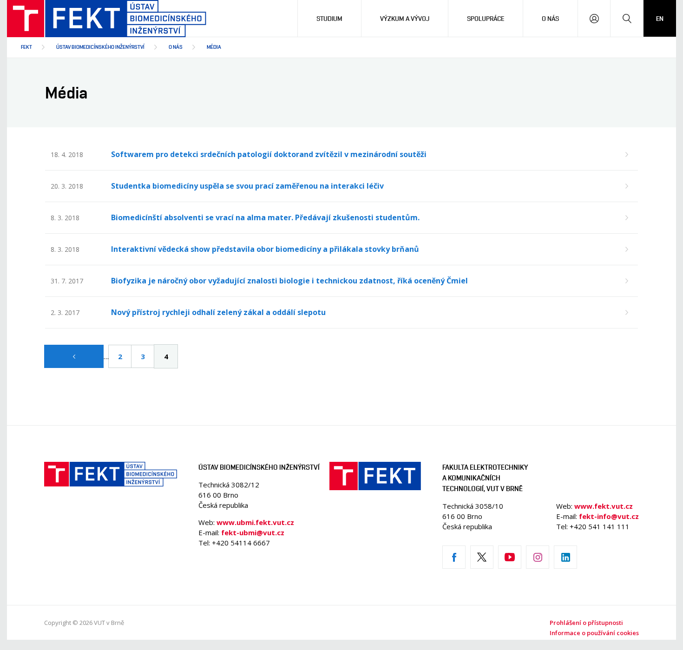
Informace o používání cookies (594, 633)
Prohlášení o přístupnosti (586, 622)
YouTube (509, 557)
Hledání (627, 18)
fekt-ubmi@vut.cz (252, 532)
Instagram (537, 557)
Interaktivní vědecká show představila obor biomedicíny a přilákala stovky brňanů (265, 249)
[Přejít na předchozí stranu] (74, 356)
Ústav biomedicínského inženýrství (100, 46)
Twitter (481, 557)
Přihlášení (594, 18)
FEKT (26, 46)
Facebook (454, 557)
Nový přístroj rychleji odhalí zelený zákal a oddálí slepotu (218, 312)
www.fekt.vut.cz (603, 506)
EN (659, 18)
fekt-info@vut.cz (609, 516)
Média (214, 46)
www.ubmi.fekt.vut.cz (255, 522)
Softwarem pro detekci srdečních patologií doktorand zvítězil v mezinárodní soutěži (269, 154)
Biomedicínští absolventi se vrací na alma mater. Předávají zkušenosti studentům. (265, 217)
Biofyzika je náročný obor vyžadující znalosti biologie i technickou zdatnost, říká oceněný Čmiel (289, 281)
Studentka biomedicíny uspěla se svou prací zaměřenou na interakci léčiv (247, 186)
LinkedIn (565, 557)
